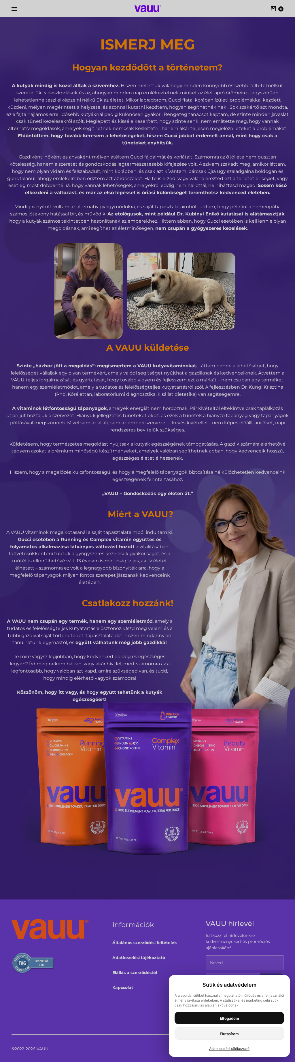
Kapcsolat (122, 987)
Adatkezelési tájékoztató (138, 957)
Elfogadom (229, 1018)
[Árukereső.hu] (33, 964)
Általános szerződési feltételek (144, 942)
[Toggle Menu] (14, 9)
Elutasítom (229, 1034)
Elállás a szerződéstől (134, 972)
